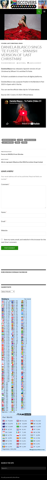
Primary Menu (44, 11)
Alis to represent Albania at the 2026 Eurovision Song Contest (22, 161)
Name (4, 212)
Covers (3, 43)
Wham (24, 142)
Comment (5, 184)
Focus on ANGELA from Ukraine (12, 153)
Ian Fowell (22, 63)
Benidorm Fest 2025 (9, 140)
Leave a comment (35, 63)
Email (3, 221)
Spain (21, 43)
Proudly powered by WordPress (10, 477)
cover (20, 140)
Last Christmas (12, 43)
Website (4, 230)
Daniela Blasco (30, 140)
